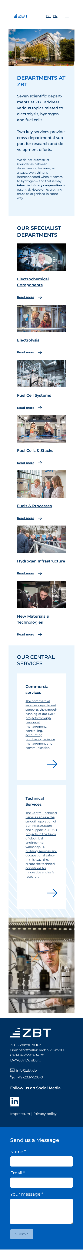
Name (18, 1151)
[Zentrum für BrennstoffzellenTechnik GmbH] (29, 16)
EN (55, 16)
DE (48, 16)
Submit (21, 1234)
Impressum (20, 1114)
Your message (26, 1194)
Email (17, 1172)
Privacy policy (45, 1114)
